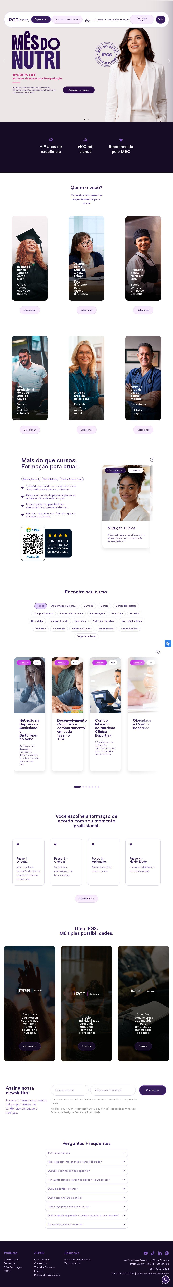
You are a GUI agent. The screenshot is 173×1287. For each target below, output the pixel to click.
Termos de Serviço (61, 1112)
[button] (4, 61)
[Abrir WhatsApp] (166, 1279)
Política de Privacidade (87, 1112)
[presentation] (151, 459)
